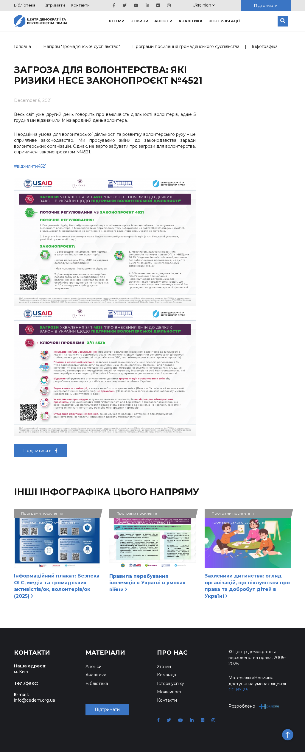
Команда (166, 675)
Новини (139, 20)
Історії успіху (170, 683)
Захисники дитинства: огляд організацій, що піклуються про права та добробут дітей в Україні (247, 586)
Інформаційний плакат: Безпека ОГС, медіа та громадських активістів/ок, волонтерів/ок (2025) (56, 586)
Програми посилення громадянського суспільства (185, 46)
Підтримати (53, 5)
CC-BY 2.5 (238, 689)
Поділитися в (38, 450)
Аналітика (190, 20)
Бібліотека (24, 5)
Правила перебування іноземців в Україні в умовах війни (147, 582)
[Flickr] (158, 5)
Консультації (224, 20)
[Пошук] (283, 21)
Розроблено (241, 706)
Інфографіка (265, 46)
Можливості (170, 692)
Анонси (163, 20)
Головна (22, 46)
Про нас (172, 652)
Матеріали (105, 652)
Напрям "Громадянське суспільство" (81, 46)
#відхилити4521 (30, 166)
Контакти (80, 5)
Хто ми (116, 20)
